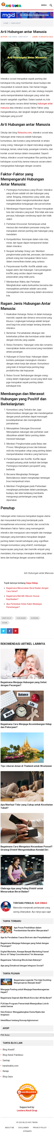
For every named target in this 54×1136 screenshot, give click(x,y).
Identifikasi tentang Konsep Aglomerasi (19, 1020)
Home (5, 23)
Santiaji (6, 1060)
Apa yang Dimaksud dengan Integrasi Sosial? (22, 965)
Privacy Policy (40, 1127)
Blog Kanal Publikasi (13, 1055)
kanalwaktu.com (10, 1065)
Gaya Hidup (16, 23)
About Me (9, 1127)
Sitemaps (27, 1131)
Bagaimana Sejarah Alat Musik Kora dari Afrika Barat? (26, 998)
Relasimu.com (25, 132)
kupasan (34, 618)
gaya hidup (6, 618)
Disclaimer (23, 1127)
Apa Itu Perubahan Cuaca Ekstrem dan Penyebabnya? (26, 937)
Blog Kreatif (9, 1049)
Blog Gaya (8, 1076)
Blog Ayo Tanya (30, 1122)
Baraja (6, 1071)
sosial (4, 623)
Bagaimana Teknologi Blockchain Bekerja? (21, 960)
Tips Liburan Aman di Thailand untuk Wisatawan (26, 766)
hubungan (21, 618)
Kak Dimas (12, 37)
